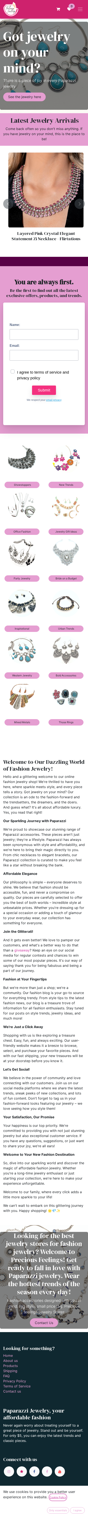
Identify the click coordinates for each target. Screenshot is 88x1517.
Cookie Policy (58, 1497)
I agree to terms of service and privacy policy (43, 375)
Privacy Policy (14, 1381)
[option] (44, 204)
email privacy (54, 400)
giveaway (22, 950)
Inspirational (22, 628)
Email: (15, 345)
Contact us (12, 1391)
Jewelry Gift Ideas (66, 531)
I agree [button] (77, 1510)
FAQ (6, 1376)
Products (10, 1366)
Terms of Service (17, 1386)
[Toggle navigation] (80, 9)
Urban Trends (66, 628)
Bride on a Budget (66, 578)
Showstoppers (22, 484)
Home (8, 1355)
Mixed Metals (22, 722)
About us (10, 1360)
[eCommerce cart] (58, 9)
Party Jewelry (22, 578)
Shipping (10, 1371)
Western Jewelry (22, 675)
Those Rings (66, 722)
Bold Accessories (66, 675)
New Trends (66, 484)
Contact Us (44, 1323)
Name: (15, 325)
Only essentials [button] (58, 1510)
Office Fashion (22, 531)
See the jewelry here (24, 97)
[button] (8, 204)
